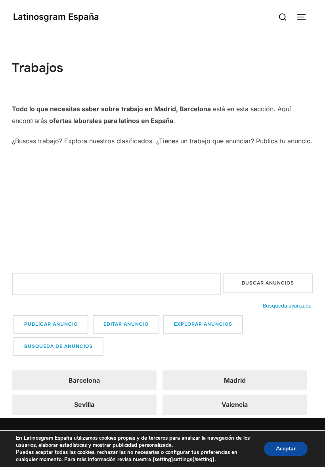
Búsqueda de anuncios (58, 346)
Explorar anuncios (203, 324)
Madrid (235, 380)
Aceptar (286, 448)
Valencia (235, 404)
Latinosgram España (56, 16)
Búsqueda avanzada (287, 306)
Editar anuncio (126, 324)
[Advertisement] (162, 210)
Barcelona (84, 380)
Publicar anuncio (51, 324)
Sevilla (84, 404)
